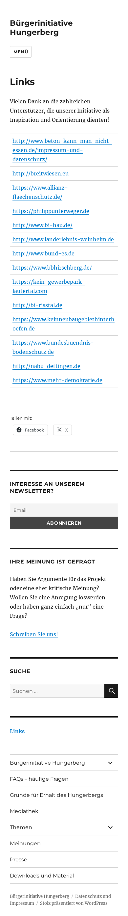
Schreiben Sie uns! (34, 634)
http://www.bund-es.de (43, 253)
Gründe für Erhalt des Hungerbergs (56, 795)
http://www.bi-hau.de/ (42, 225)
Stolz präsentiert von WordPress (74, 903)
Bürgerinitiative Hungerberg (41, 27)
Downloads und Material (42, 876)
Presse (18, 859)
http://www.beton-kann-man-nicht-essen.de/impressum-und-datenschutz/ (62, 150)
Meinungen (25, 843)
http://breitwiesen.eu (40, 173)
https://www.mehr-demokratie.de (57, 380)
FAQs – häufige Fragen (39, 779)
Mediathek (24, 811)
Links (17, 731)
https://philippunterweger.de (50, 211)
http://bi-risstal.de (37, 305)
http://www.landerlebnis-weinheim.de (63, 239)
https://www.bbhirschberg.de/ (52, 267)
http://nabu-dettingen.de (46, 366)
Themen (21, 827)
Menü (20, 51)
